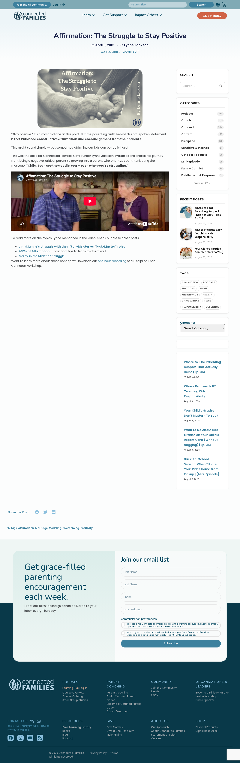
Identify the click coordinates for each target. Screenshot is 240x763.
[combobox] (157, 5)
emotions (188, 288)
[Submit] (221, 86)
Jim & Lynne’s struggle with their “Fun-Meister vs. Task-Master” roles (72, 246)
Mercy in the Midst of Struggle (42, 256)
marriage (41, 528)
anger (204, 288)
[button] (218, 5)
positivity (86, 528)
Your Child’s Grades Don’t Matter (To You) (208, 250)
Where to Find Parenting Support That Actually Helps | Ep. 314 (208, 213)
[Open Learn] (93, 15)
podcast (209, 282)
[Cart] (224, 4)
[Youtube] (30, 738)
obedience (212, 306)
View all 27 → (202, 183)
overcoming (71, 528)
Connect (131, 52)
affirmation (26, 528)
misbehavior (190, 294)
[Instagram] (20, 738)
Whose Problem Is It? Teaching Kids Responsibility (208, 233)
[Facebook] (11, 738)
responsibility (191, 306)
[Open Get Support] (125, 15)
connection (190, 282)
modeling (55, 528)
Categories (188, 322)
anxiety (208, 294)
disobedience (190, 300)
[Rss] (40, 738)
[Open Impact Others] (161, 15)
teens (207, 300)
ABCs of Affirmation (34, 251)
